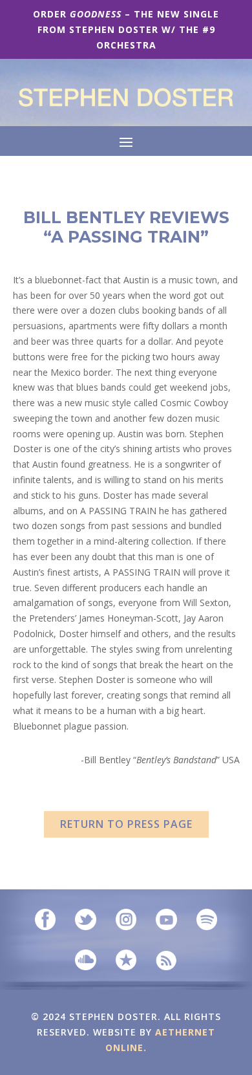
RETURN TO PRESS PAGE (126, 824)
